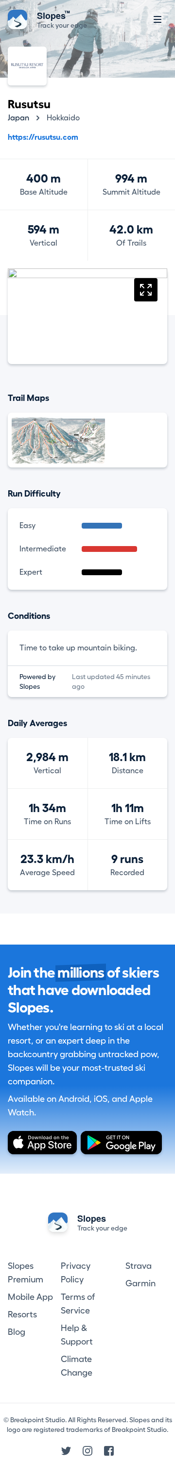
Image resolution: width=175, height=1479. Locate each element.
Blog (16, 1332)
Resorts (22, 1314)
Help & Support (77, 1335)
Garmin (140, 1283)
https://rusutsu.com (43, 137)
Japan (18, 118)
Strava (138, 1266)
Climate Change (76, 1366)
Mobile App (30, 1297)
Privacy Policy (75, 1273)
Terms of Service (78, 1304)
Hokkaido (63, 118)
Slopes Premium (25, 1273)
